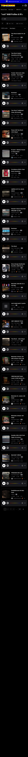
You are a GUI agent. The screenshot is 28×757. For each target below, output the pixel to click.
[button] (14, 1)
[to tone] (6, 37)
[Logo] (8, 6)
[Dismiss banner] (21, 2)
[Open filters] (2, 23)
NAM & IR (18, 9)
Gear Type (10, 9)
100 (20, 509)
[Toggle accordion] (25, 46)
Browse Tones (4, 9)
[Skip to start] (8, 46)
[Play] (4, 46)
